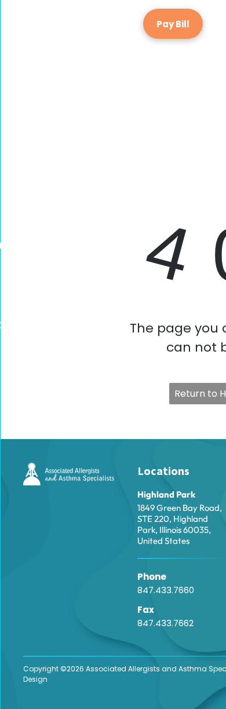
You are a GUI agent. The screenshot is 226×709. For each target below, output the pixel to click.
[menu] (17, 59)
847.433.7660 (165, 590)
